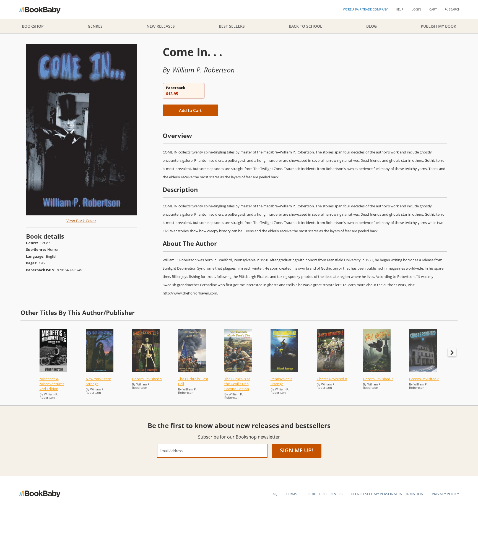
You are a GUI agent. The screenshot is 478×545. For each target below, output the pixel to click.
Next (452, 352)
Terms (291, 493)
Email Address (171, 450)
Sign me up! (296, 450)
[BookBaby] (45, 9)
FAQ (274, 493)
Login (416, 9)
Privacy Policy (445, 493)
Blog (371, 26)
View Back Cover (81, 220)
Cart (433, 9)
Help (399, 9)
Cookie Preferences (323, 493)
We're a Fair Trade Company (365, 9)
